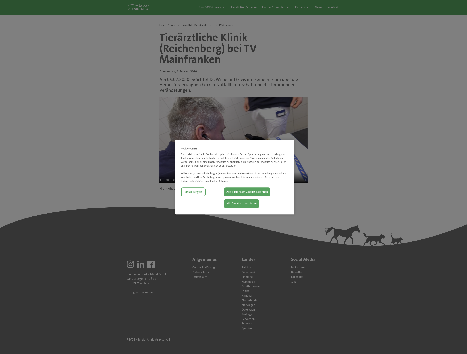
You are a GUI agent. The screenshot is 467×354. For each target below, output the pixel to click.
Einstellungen (193, 192)
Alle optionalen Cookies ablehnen (247, 192)
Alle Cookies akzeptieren (241, 203)
